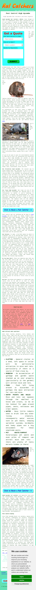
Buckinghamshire (15, 511)
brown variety (6, 100)
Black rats (17, 75)
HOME (16, 10)
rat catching (17, 214)
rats (22, 141)
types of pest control (25, 509)
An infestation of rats (9, 109)
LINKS (19, 10)
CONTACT (26, 10)
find (7, 516)
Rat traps (21, 190)
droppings (16, 145)
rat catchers (22, 160)
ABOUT (23, 10)
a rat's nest (21, 146)
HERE (3, 121)
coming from (20, 151)
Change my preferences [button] (21, 584)
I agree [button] (22, 576)
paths (10, 283)
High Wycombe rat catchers (10, 495)
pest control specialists (9, 536)
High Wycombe (24, 22)
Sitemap (3, 572)
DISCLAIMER (32, 10)
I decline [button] (21, 580)
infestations (22, 176)
